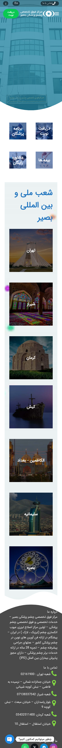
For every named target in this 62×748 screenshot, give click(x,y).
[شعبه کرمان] (31, 357)
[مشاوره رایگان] (17, 160)
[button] (56, 14)
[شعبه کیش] (31, 406)
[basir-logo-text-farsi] (36, 13)
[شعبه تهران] (31, 250)
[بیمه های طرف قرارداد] (44, 160)
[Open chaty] (9, 739)
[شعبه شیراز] (31, 304)
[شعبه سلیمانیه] (31, 514)
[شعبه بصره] (31, 567)
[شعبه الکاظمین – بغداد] (31, 460)
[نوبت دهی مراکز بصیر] (44, 131)
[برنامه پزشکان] (17, 131)
